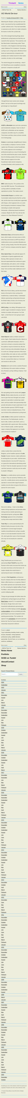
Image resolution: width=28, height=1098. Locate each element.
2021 (2, 692)
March (3, 702)
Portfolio (5, 654)
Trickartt (12, 3)
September (4, 685)
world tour (3, 641)
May (2, 722)
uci (16, 639)
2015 (2, 820)
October (3, 730)
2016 (2, 792)
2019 (2, 727)
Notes (20, 3)
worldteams (9, 641)
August (3, 697)
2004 (2, 1074)
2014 (2, 850)
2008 (2, 994)
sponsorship (4, 639)
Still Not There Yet (6, 9)
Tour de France (11, 639)
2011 (2, 915)
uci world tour (21, 639)
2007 (2, 1002)
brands (18, 632)
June (2, 740)
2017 (2, 772)
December (4, 695)
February (3, 725)
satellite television (16, 636)
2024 (2, 682)
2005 (2, 1047)
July (2, 700)
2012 (2, 897)
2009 (2, 979)
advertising (8, 632)
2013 (2, 880)
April (2, 745)
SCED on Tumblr (8, 658)
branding (13, 632)
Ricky (22, 18)
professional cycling (6, 636)
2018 (2, 752)
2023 (2, 687)
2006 (2, 1024)
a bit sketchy (11, 618)
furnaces (3, 634)
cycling (22, 632)
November (4, 712)
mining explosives (16, 634)
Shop (3, 665)
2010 (2, 947)
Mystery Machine (21, 9)
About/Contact (7, 662)
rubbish (8, 630)
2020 (2, 707)
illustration (8, 634)
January (3, 690)
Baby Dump (4, 601)
